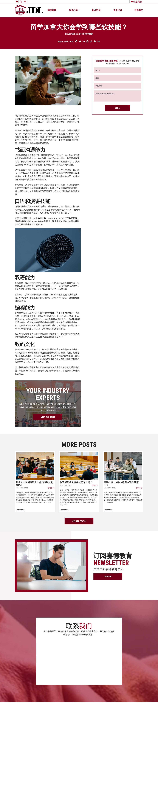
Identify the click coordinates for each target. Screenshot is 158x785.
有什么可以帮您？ (51, 658)
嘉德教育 (78, 744)
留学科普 (89, 34)
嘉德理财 (78, 740)
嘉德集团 (52, 10)
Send (117, 108)
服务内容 (73, 10)
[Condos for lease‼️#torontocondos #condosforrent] (121, 748)
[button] (17, 1)
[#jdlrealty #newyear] (137, 748)
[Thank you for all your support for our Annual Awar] (137, 764)
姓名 (97, 70)
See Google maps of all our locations (33, 722)
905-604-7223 (85, 715)
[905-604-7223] (21, 1)
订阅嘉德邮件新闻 (52, 668)
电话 (46, 650)
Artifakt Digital (138, 779)
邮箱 (97, 78)
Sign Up (108, 576)
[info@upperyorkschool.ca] (25, 1)
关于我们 (117, 10)
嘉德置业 (78, 735)
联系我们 (139, 10)
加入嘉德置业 (80, 756)
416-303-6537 (86, 718)
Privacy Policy (121, 779)
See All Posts (79, 521)
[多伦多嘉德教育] (29, 9)
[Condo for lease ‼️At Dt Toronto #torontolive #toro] (105, 764)
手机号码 (98, 86)
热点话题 (96, 10)
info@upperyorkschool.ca (90, 721)
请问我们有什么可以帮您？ (105, 93)
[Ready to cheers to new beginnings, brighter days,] (105, 748)
